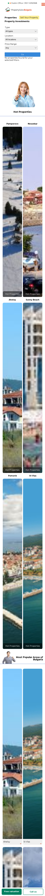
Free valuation (11, 891)
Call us (33, 892)
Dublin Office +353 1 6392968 (24, 3)
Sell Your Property (29, 17)
